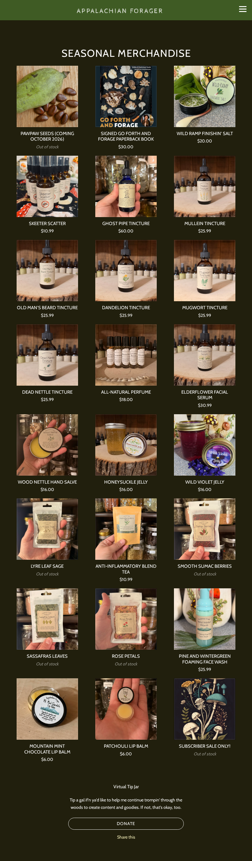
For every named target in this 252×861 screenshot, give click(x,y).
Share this (126, 837)
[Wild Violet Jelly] (204, 445)
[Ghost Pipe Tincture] (126, 186)
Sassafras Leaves (47, 656)
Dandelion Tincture (126, 307)
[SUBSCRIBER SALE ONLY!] (204, 709)
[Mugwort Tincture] (204, 270)
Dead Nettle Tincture (47, 392)
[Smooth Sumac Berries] (204, 529)
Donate (126, 823)
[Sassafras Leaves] (47, 619)
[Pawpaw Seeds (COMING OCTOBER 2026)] (47, 96)
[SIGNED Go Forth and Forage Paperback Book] (126, 96)
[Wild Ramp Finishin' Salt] (204, 96)
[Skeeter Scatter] (47, 186)
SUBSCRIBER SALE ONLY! (204, 746)
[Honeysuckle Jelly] (126, 445)
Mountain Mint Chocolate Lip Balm (47, 748)
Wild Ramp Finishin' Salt (205, 133)
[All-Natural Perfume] (126, 355)
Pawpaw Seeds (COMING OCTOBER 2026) (47, 136)
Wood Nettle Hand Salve (47, 482)
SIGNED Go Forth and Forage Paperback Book (126, 136)
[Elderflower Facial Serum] (204, 355)
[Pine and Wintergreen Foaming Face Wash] (204, 619)
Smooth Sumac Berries (205, 566)
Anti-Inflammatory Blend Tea (126, 569)
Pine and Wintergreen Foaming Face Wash (205, 658)
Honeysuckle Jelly (126, 482)
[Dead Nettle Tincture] (47, 355)
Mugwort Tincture (204, 307)
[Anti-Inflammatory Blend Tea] (126, 529)
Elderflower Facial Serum (204, 394)
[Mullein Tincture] (204, 186)
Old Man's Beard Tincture (47, 307)
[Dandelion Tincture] (126, 270)
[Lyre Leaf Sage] (47, 529)
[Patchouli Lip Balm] (126, 709)
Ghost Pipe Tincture (126, 223)
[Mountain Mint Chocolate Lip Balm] (47, 709)
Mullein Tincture (204, 223)
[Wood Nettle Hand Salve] (47, 445)
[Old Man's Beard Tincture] (47, 270)
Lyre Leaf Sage (47, 566)
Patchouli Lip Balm (126, 746)
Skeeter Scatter (47, 223)
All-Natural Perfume (126, 392)
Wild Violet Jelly (204, 482)
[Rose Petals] (126, 619)
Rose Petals (126, 656)
